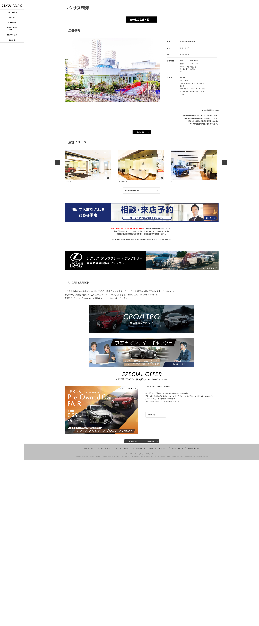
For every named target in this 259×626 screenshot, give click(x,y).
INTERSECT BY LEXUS (178, 448)
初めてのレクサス (89, 448)
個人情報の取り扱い (193, 448)
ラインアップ (117, 448)
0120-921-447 (184, 48)
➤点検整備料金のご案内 (210, 110)
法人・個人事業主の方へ (139, 448)
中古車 (126, 448)
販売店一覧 (152, 448)
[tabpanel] (112, 70)
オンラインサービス (104, 448)
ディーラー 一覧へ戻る (132, 190)
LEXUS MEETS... (163, 448)
